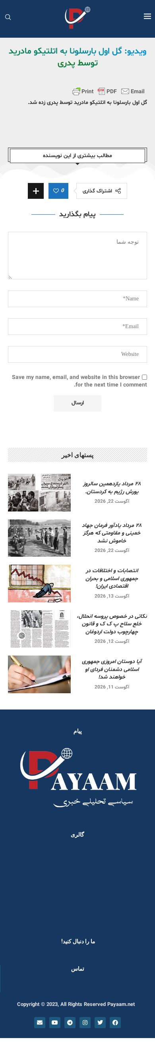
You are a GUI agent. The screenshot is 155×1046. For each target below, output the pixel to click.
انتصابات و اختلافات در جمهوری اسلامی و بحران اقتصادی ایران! (111, 578)
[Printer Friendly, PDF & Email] (108, 91)
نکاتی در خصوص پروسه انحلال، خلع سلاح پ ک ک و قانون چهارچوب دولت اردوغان (112, 624)
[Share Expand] (36, 191)
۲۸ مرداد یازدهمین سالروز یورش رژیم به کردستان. (112, 488)
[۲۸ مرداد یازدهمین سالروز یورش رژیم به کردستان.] (39, 492)
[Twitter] (100, 1022)
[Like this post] (56, 191)
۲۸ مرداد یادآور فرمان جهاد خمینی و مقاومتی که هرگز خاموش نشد (111, 533)
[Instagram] (85, 1022)
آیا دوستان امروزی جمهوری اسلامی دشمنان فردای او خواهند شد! (111, 669)
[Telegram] (70, 1022)
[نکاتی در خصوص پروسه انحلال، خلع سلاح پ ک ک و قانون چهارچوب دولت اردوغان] (39, 629)
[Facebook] (115, 1022)
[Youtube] (54, 1022)
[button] (16, 885)
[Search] (8, 18)
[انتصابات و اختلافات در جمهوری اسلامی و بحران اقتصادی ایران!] (39, 583)
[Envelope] (39, 1022)
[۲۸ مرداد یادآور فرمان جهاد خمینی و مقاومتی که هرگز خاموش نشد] (39, 538)
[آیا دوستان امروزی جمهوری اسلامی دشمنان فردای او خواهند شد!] (39, 674)
